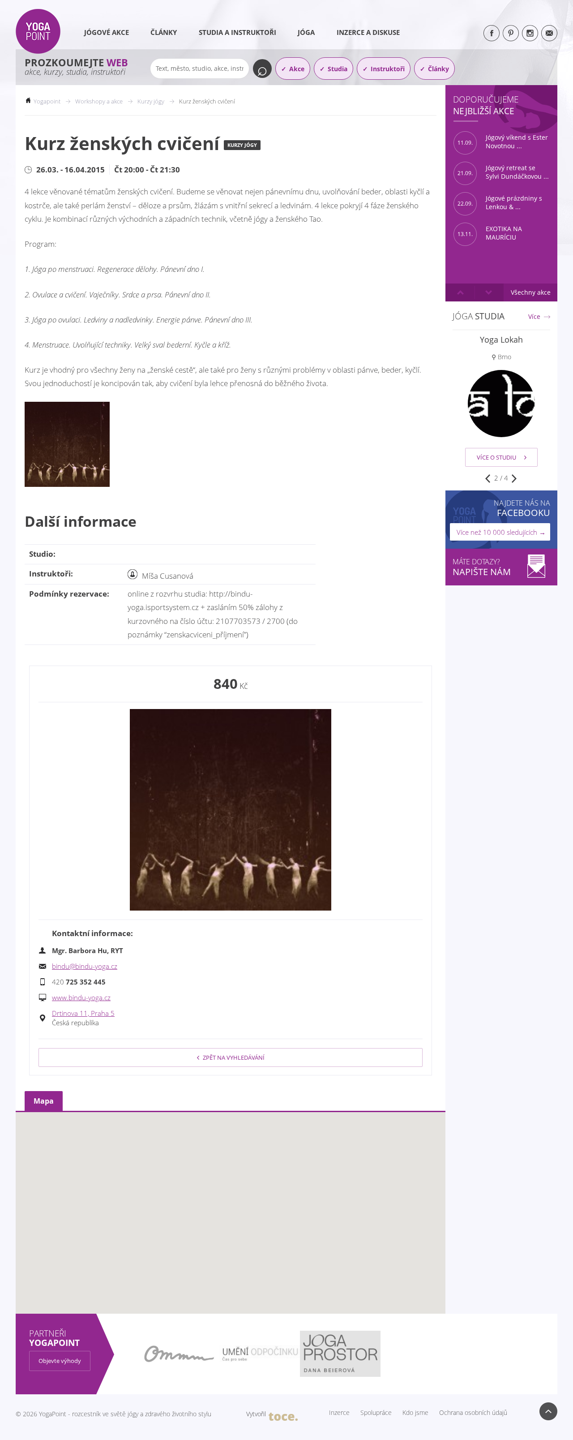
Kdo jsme (415, 1413)
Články (163, 32)
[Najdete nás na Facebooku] (491, 33)
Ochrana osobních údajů (473, 1413)
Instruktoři (388, 68)
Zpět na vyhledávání (234, 1057)
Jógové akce (106, 32)
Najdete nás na (522, 508)
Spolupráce (376, 1413)
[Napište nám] (549, 33)
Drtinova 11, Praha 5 (83, 1013)
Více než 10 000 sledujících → (501, 532)
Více (534, 317)
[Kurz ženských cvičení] (230, 810)
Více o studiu (496, 457)
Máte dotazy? (482, 567)
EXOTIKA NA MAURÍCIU (490, 233)
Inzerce (339, 1413)
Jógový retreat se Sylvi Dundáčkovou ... (503, 172)
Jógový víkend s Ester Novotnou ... (503, 141)
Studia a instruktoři (237, 32)
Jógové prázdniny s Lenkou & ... (500, 202)
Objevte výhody (59, 1361)
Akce (296, 68)
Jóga (306, 32)
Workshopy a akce (99, 101)
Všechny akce (531, 292)
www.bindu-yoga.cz (81, 997)
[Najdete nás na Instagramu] (530, 33)
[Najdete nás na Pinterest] (511, 33)
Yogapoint (47, 101)
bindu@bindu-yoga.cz (84, 966)
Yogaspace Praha (501, 339)
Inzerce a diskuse (368, 32)
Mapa (44, 1101)
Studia (337, 68)
